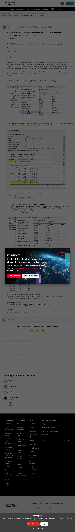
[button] (37, 528)
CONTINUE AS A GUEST (30, 275)
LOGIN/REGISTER (14, 275)
